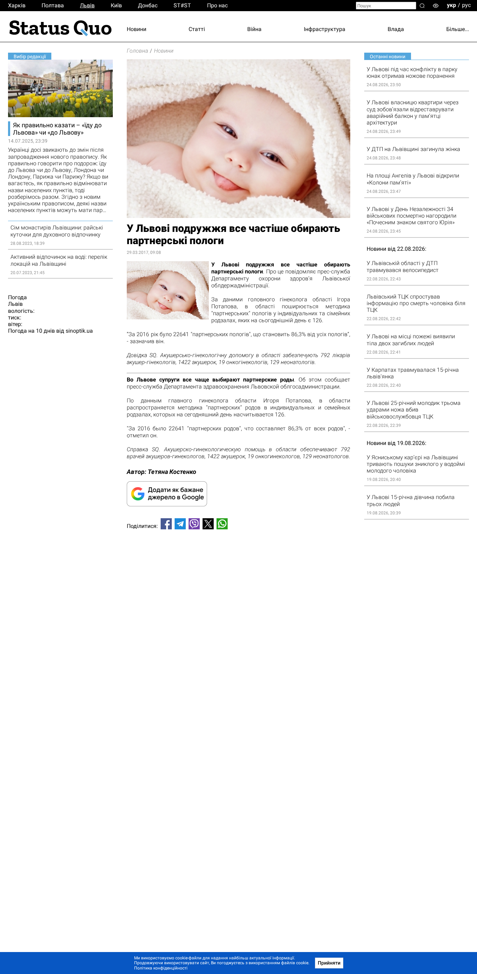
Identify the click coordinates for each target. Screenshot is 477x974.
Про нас (217, 5)
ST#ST (182, 5)
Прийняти (329, 963)
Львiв (87, 5)
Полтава (53, 5)
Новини (136, 29)
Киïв (116, 5)
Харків (16, 5)
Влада (396, 29)
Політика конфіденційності (161, 968)
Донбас (147, 5)
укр (451, 5)
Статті (197, 29)
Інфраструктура (324, 29)
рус (466, 5)
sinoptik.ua (79, 330)
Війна (254, 29)
